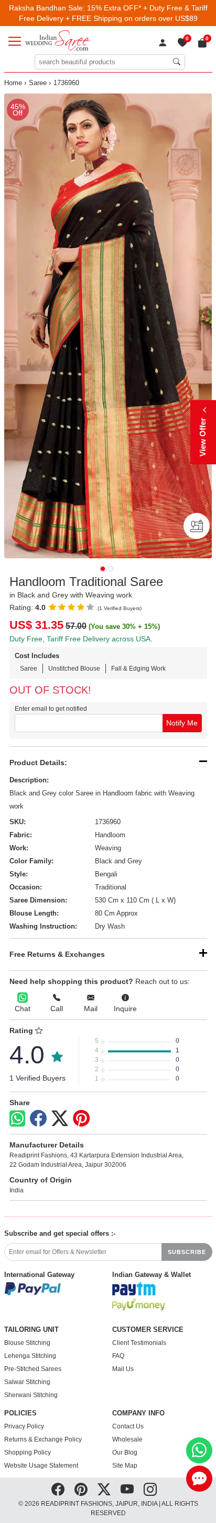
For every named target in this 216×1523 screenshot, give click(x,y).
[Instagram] (150, 1489)
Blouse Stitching (27, 1342)
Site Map (124, 1465)
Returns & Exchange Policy (43, 1439)
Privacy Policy (24, 1426)
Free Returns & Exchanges (57, 954)
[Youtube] (127, 1489)
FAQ (118, 1356)
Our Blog (124, 1452)
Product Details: (38, 762)
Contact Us (128, 1426)
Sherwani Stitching (31, 1395)
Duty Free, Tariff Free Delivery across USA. (81, 639)
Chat (22, 1008)
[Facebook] (38, 1118)
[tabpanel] (108, 325)
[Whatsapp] (17, 1118)
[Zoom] (108, 325)
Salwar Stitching (27, 1382)
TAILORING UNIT (31, 1329)
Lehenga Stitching (30, 1356)
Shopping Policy (27, 1452)
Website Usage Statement (41, 1465)
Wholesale (127, 1439)
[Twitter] (59, 1118)
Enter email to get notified (51, 708)
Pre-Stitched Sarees (32, 1369)
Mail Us (123, 1369)
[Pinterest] (81, 1118)
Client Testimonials (139, 1342)
